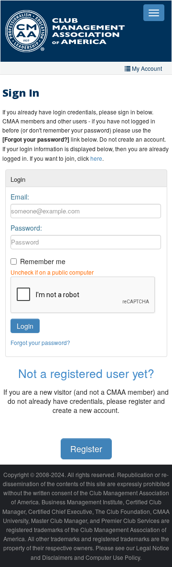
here (96, 158)
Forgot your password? (40, 342)
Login (25, 326)
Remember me (42, 261)
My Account (146, 68)
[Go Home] (72, 31)
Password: (26, 228)
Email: (20, 196)
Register (86, 449)
